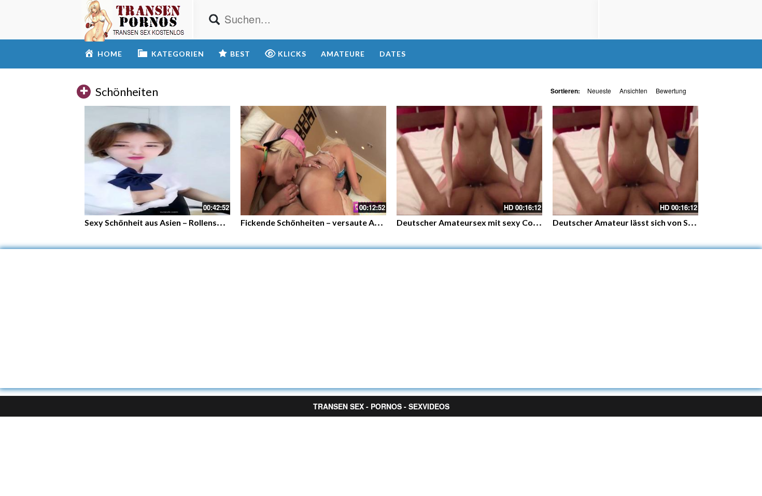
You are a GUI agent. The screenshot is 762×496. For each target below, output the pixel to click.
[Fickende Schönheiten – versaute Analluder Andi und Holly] (313, 160)
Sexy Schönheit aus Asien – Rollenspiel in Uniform (178, 222)
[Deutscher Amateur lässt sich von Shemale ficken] (625, 160)
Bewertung (671, 90)
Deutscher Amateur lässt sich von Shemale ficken (646, 222)
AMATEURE (343, 53)
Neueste (599, 90)
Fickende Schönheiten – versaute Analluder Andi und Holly (352, 222)
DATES (392, 53)
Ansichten (633, 90)
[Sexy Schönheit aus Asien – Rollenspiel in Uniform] (157, 160)
